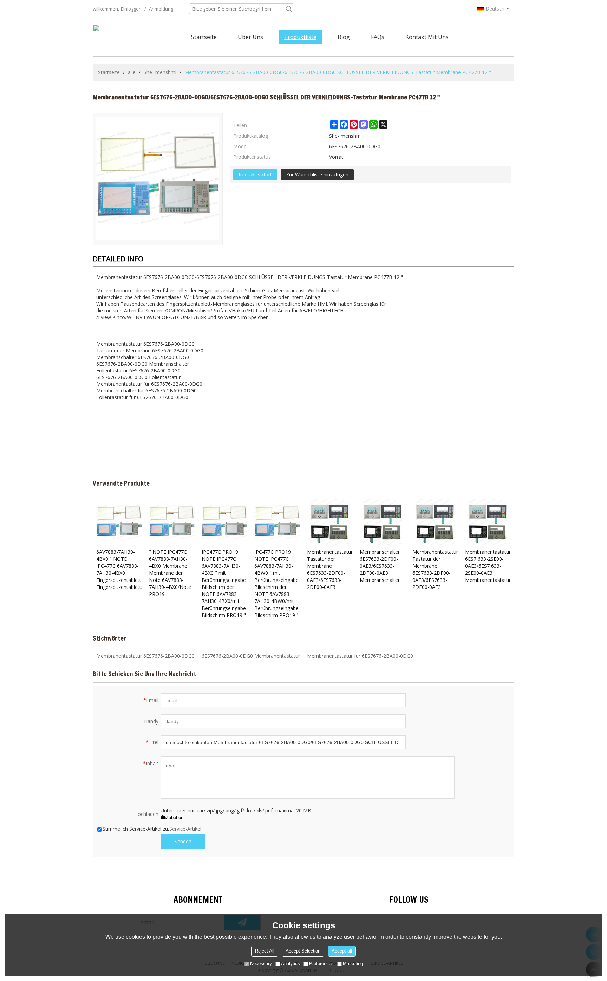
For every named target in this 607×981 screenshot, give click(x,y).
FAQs (377, 37)
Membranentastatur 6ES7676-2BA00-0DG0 (145, 655)
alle (132, 72)
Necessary (261, 963)
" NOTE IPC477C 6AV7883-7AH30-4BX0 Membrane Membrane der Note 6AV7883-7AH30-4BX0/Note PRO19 (170, 572)
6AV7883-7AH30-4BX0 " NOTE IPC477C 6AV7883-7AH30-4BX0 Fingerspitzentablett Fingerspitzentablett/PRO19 (119, 569)
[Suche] (288, 9)
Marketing (353, 963)
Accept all (342, 951)
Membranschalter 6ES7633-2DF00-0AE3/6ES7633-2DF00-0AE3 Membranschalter (380, 565)
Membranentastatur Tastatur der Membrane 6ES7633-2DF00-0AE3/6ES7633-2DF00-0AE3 (330, 569)
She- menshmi (160, 72)
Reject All (264, 951)
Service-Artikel (185, 828)
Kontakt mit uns (427, 37)
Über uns (250, 37)
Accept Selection (303, 951)
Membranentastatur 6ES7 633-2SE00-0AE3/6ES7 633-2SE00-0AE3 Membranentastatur (488, 565)
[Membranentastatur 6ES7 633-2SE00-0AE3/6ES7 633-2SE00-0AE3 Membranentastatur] (488, 522)
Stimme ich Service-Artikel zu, (152, 828)
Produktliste (300, 37)
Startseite (204, 37)
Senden (183, 841)
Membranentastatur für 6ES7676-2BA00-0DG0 (360, 655)
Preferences (321, 963)
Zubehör (174, 817)
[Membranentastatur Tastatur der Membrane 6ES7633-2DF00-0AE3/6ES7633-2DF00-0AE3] (330, 522)
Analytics (290, 963)
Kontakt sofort (255, 174)
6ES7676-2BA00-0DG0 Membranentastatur (251, 655)
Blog (344, 37)
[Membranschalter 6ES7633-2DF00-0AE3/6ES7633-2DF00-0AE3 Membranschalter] (382, 522)
